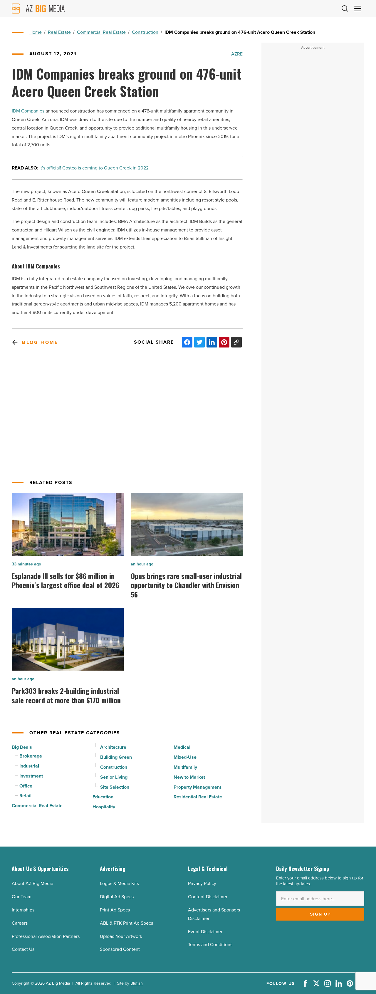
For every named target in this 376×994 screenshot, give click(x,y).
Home (35, 32)
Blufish (136, 983)
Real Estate (59, 32)
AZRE (237, 54)
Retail (25, 795)
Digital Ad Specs (117, 896)
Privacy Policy (202, 883)
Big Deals (22, 747)
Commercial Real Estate (101, 32)
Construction (145, 32)
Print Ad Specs (115, 909)
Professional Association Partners (46, 936)
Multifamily (185, 767)
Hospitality (104, 806)
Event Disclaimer (205, 931)
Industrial (29, 766)
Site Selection (114, 787)
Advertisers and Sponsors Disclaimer (214, 913)
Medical (182, 747)
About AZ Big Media (32, 883)
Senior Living (113, 777)
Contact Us (23, 949)
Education (103, 796)
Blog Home (40, 342)
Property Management (197, 787)
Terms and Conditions (210, 944)
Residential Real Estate (198, 796)
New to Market (189, 777)
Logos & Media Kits (119, 883)
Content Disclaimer (207, 896)
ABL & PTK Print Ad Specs (126, 923)
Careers (20, 923)
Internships (23, 909)
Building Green (116, 757)
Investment (31, 776)
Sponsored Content (120, 949)
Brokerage (30, 756)
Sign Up (320, 914)
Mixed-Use (185, 757)
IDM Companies (28, 111)
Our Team (21, 896)
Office (25, 786)
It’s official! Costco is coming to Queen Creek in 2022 (94, 167)
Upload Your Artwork (121, 936)
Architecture (113, 747)
